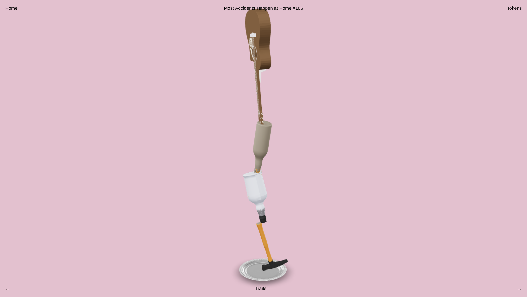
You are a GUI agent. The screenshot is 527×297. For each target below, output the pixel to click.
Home (11, 8)
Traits (261, 288)
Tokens (514, 8)
